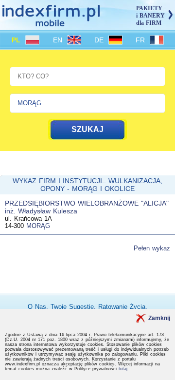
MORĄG (38, 225)
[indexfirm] (51, 22)
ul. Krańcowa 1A (28, 218)
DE (100, 40)
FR (141, 40)
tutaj (123, 368)
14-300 (14, 225)
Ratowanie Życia (121, 306)
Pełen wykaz (152, 248)
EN (59, 40)
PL (17, 40)
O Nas (37, 306)
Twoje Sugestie (72, 306)
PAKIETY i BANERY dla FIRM (150, 15)
